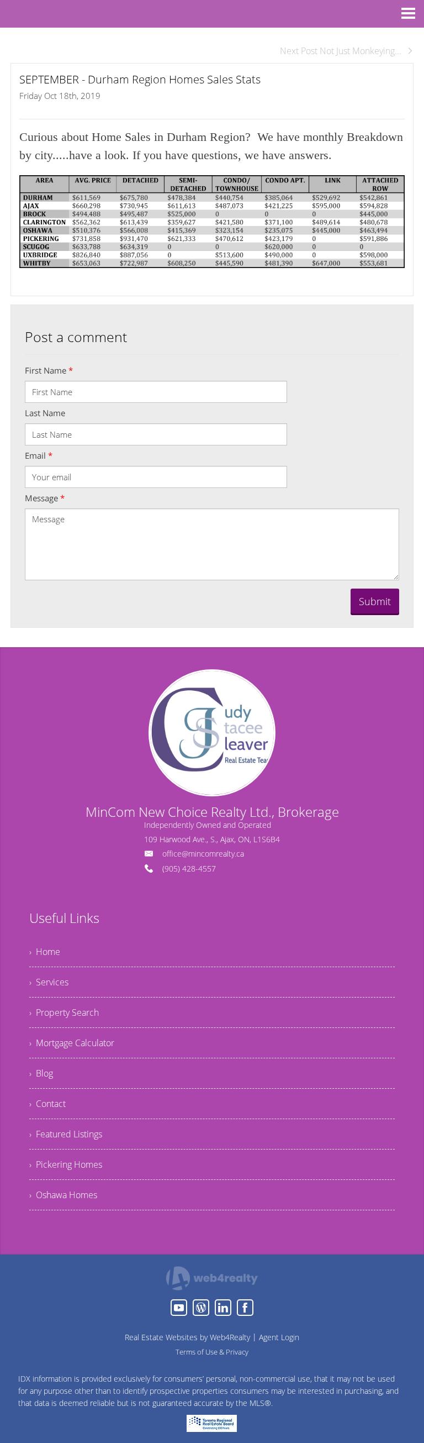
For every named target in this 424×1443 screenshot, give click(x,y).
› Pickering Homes (65, 1164)
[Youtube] (179, 1307)
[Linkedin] (223, 1307)
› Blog (41, 1073)
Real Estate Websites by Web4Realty (187, 1337)
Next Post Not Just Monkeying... (340, 51)
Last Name (45, 412)
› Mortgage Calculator (71, 1043)
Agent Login (279, 1337)
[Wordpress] (201, 1307)
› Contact (47, 1104)
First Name (49, 370)
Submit (375, 601)
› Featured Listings (65, 1134)
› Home (44, 952)
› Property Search (64, 1012)
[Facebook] (245, 1307)
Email (38, 455)
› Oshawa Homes (63, 1195)
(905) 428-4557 (189, 868)
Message (45, 497)
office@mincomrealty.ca (203, 853)
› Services (48, 982)
